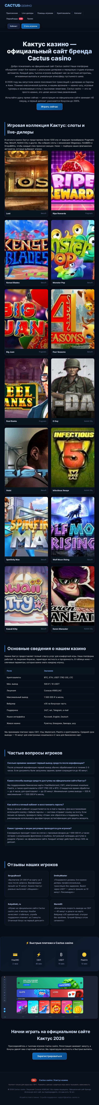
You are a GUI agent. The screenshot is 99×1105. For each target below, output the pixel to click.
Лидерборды (14, 19)
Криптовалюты (63, 13)
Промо (30, 19)
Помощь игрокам (45, 13)
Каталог (78, 13)
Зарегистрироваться (49, 1056)
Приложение (12, 13)
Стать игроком (30, 26)
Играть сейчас (49, 106)
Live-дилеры (27, 13)
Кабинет (13, 26)
